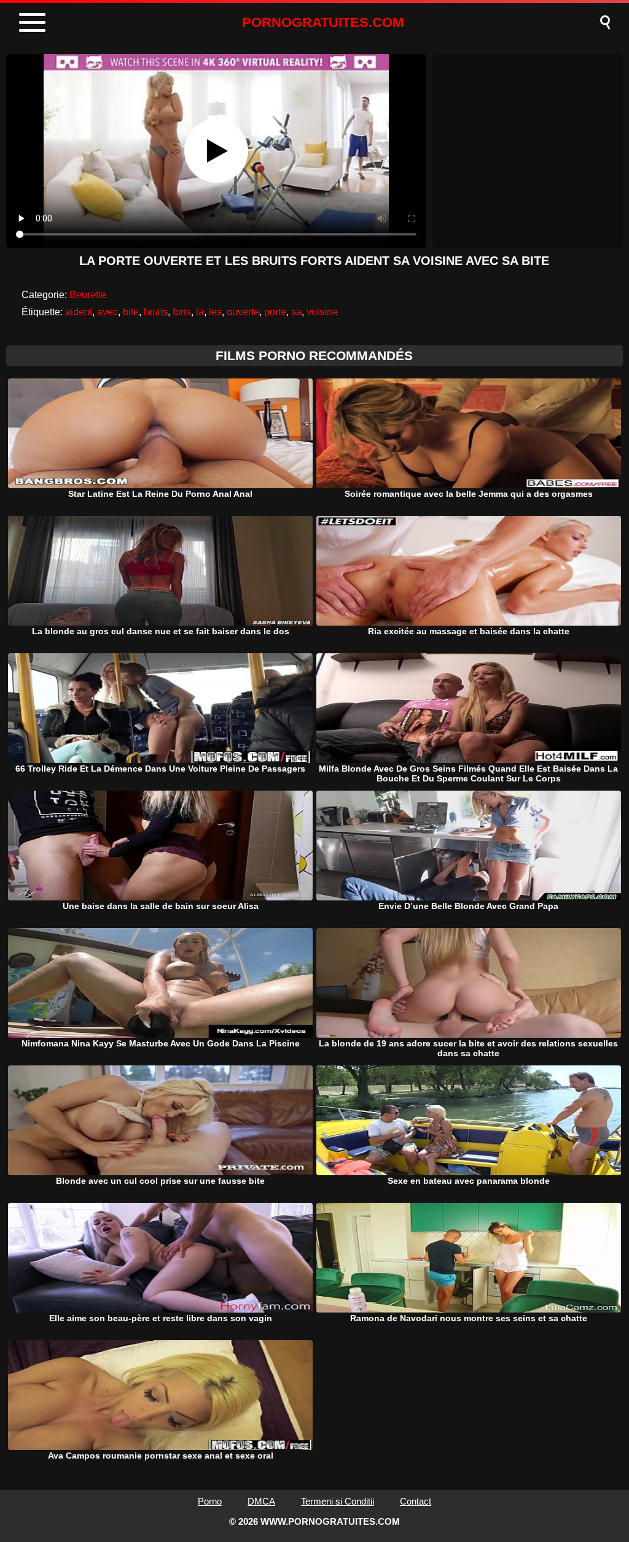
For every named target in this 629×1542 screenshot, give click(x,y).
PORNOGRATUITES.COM (323, 22)
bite (131, 312)
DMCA (261, 1501)
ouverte (243, 312)
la (200, 312)
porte (275, 312)
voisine (322, 312)
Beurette (87, 295)
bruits (156, 312)
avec (107, 312)
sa (296, 312)
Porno (210, 1501)
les (215, 312)
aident (78, 312)
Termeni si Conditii (337, 1501)
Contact (415, 1501)
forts (182, 312)
